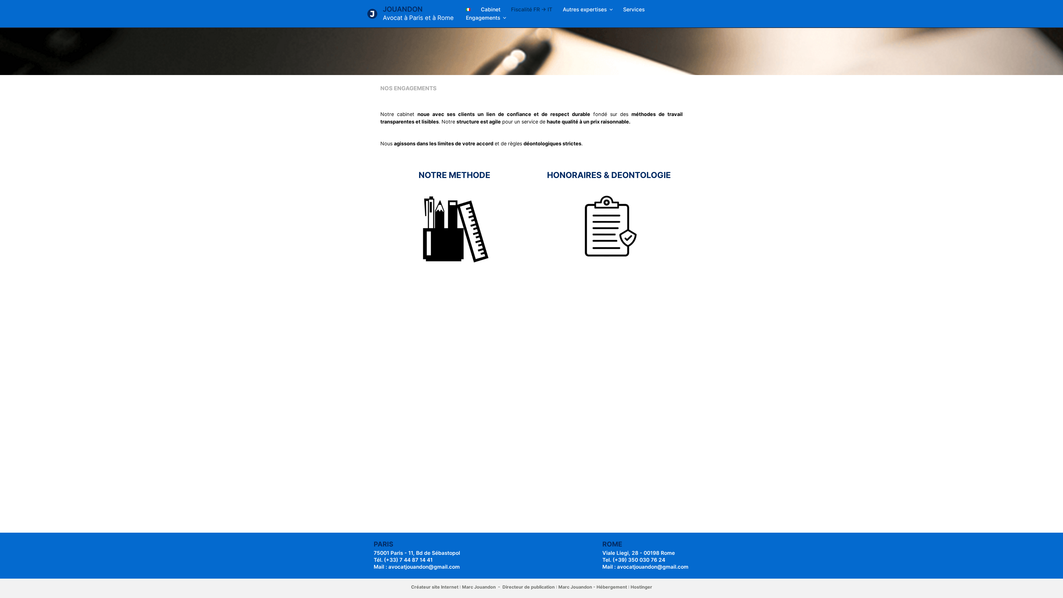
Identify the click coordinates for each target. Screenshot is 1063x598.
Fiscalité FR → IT (531, 9)
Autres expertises (585, 9)
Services (634, 9)
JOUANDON (403, 9)
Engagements (483, 18)
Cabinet (490, 9)
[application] (610, 10)
